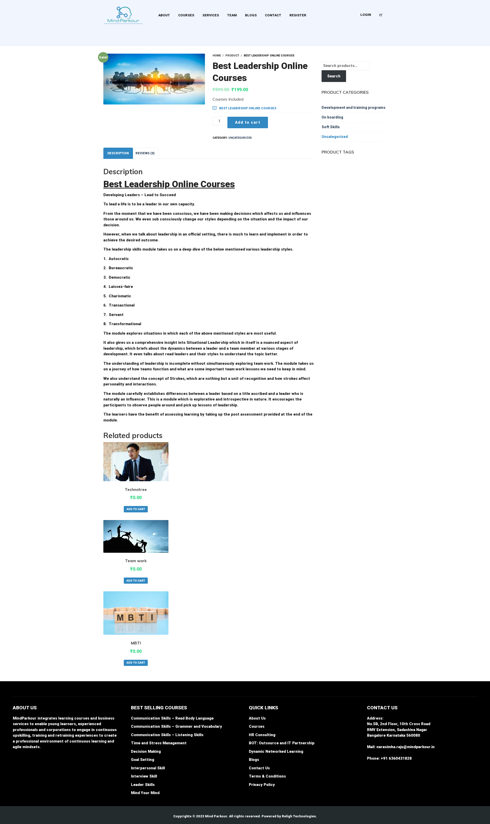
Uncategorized (240, 137)
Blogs (254, 759)
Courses (256, 726)
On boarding (332, 117)
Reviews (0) (145, 153)
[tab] (118, 153)
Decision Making (146, 751)
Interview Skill (144, 776)
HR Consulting (262, 735)
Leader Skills (143, 784)
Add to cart (248, 122)
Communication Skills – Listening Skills (167, 735)
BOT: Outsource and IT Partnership (281, 743)
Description (118, 153)
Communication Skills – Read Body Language (172, 718)
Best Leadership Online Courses (247, 108)
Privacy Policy (262, 784)
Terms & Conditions (267, 776)
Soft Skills (331, 127)
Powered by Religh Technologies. (289, 816)
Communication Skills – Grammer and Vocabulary (176, 726)
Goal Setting (142, 759)
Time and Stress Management (159, 743)
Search (333, 76)
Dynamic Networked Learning (276, 751)
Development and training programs (353, 107)
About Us (257, 718)
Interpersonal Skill (148, 768)
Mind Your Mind (145, 793)
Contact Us (259, 768)
